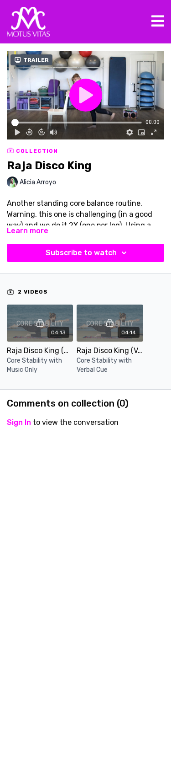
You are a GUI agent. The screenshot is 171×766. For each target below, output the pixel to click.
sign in (19, 422)
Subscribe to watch (81, 252)
